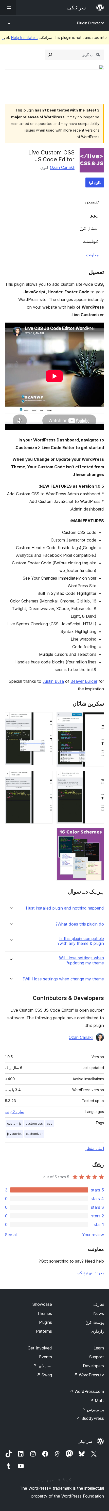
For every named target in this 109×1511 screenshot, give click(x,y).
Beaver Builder (83, 681)
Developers (93, 1365)
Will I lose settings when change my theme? (63, 979)
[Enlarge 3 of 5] (97, 777)
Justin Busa (53, 681)
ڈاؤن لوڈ (95, 182)
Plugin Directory (90, 23)
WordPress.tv (89, 1374)
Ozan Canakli (62, 167)
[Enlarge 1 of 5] (97, 719)
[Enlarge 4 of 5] (45, 777)
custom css (34, 1123)
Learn (99, 1347)
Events (45, 1356)
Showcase (42, 1304)
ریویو (94, 215)
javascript (14, 1134)
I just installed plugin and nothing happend (65, 908)
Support (96, 1356)
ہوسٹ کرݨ (94, 1322)
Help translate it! (20, 37)
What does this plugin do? (80, 924)
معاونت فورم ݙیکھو (90, 1272)
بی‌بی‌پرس (93, 1409)
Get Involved (40, 1347)
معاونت (92, 254)
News (98, 1313)
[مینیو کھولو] (8, 7)
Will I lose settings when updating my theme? (81, 960)
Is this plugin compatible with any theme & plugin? (81, 941)
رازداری (97, 1331)
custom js (14, 1123)
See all (11, 1234)
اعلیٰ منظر (94, 1148)
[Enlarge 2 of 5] (45, 719)
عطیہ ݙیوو (42, 1365)
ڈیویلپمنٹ (91, 241)
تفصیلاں (92, 201)
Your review (93, 1234)
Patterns (44, 1331)
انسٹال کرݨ (89, 228)
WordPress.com (86, 1391)
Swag (44, 1374)
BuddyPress (90, 1418)
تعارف (98, 1304)
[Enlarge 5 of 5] (97, 834)
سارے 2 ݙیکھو (14, 1112)
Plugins (45, 1322)
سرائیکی (85, 1441)
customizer (34, 1134)
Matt (97, 1400)
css (49, 1123)
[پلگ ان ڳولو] (50, 55)
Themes (44, 1313)
